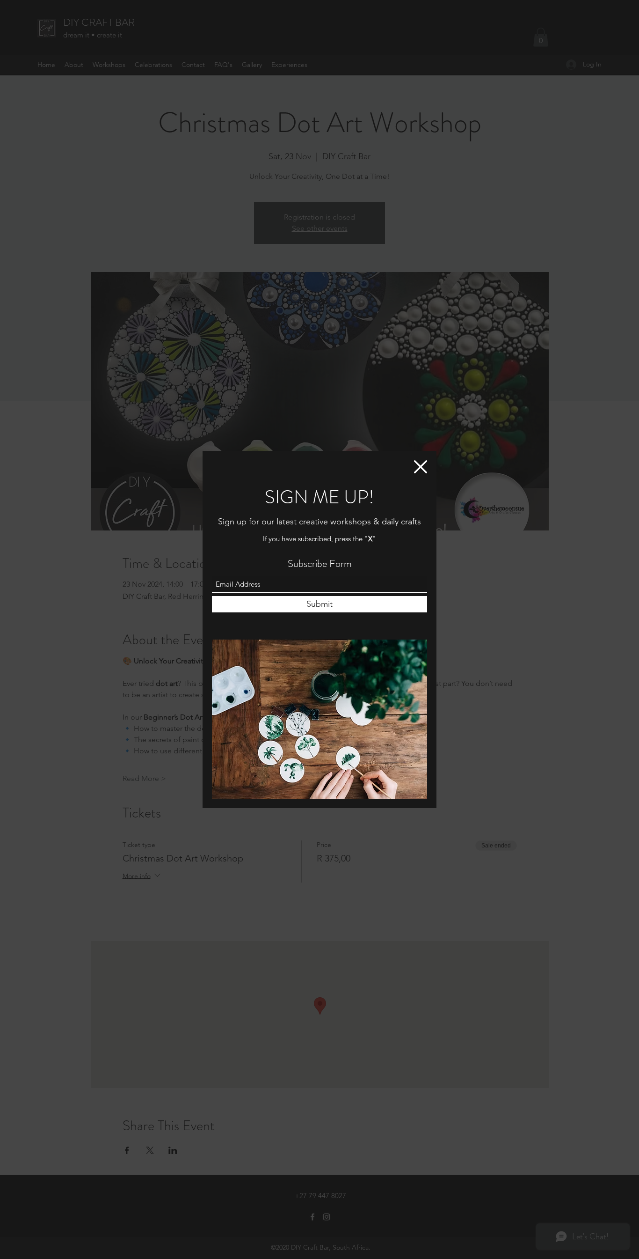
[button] (420, 466)
